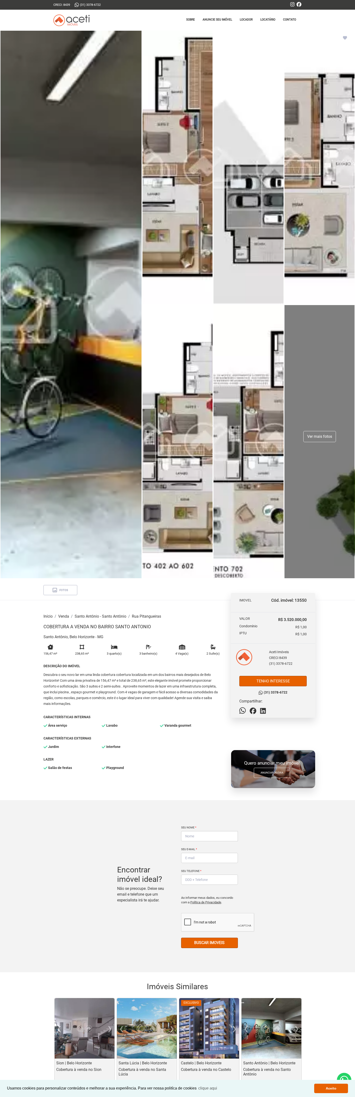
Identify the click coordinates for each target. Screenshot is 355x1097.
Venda (63, 616)
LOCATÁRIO (267, 19)
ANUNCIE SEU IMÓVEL (217, 19)
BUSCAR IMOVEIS (209, 942)
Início (48, 616)
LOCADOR (246, 19)
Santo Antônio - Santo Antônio (100, 616)
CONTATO (289, 19)
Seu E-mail (189, 849)
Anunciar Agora (272, 772)
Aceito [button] (331, 1088)
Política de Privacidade (205, 902)
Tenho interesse (273, 681)
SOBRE (190, 19)
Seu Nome (188, 827)
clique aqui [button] (207, 1088)
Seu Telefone (191, 871)
